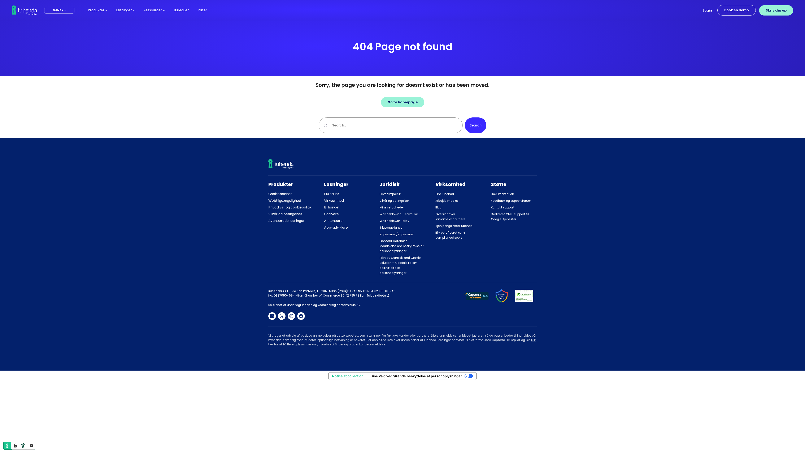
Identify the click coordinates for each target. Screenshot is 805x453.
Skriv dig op (776, 10)
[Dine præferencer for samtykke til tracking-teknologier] (15, 446)
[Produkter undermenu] (106, 10)
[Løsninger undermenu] (134, 10)
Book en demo (736, 10)
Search (476, 125)
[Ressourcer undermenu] (164, 10)
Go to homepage (403, 102)
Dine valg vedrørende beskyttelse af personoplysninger (416, 376)
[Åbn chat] (31, 446)
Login (707, 10)
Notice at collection (348, 376)
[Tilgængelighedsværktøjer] (23, 446)
